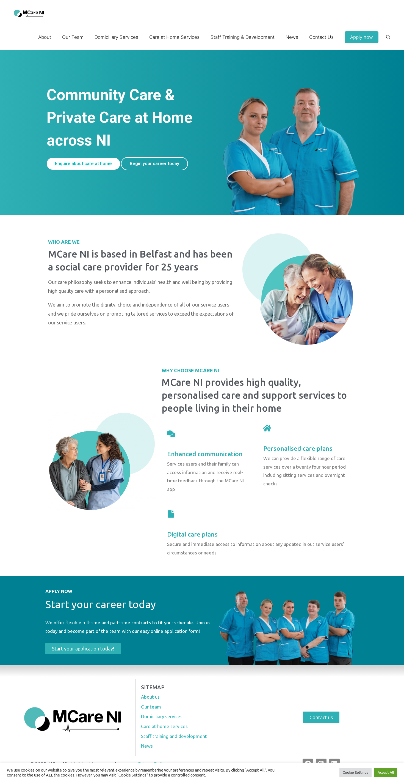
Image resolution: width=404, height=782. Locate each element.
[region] (202, 132)
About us (150, 696)
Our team (151, 706)
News (147, 745)
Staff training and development (174, 736)
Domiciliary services (161, 716)
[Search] (388, 37)
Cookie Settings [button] (355, 772)
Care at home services (164, 726)
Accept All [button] (386, 772)
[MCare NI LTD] (29, 12)
